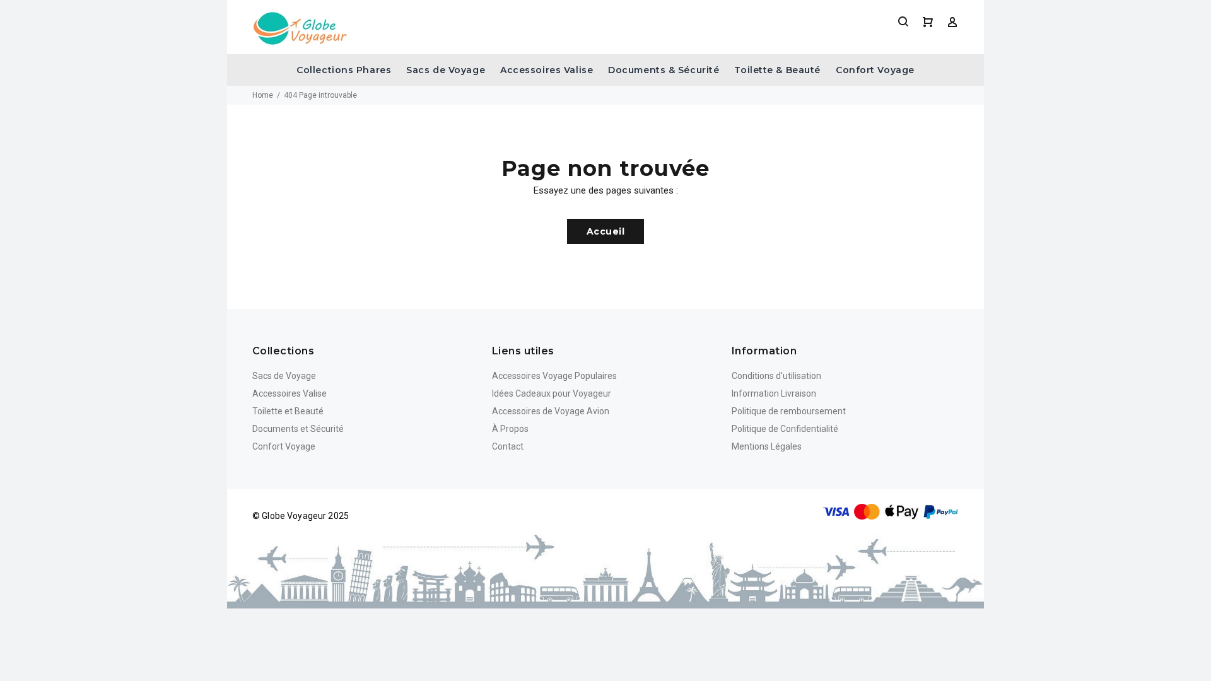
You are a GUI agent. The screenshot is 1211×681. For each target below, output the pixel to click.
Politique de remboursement (789, 411)
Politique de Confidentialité (785, 429)
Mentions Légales (767, 446)
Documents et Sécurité (298, 429)
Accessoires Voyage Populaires (554, 376)
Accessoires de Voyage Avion (550, 411)
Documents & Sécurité (663, 70)
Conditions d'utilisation (776, 376)
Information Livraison (774, 393)
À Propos (510, 429)
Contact (508, 446)
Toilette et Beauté (288, 411)
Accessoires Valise (546, 70)
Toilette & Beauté (777, 70)
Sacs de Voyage (445, 70)
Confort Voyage (875, 70)
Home (262, 95)
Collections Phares (343, 70)
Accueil (605, 231)
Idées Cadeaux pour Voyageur (551, 393)
